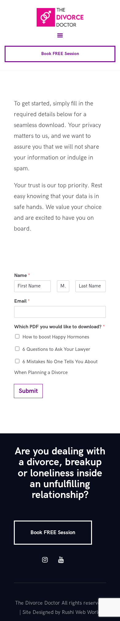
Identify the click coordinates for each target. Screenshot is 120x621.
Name (22, 276)
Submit (28, 391)
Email (22, 301)
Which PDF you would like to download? (59, 327)
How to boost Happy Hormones (55, 337)
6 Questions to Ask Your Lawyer (56, 349)
